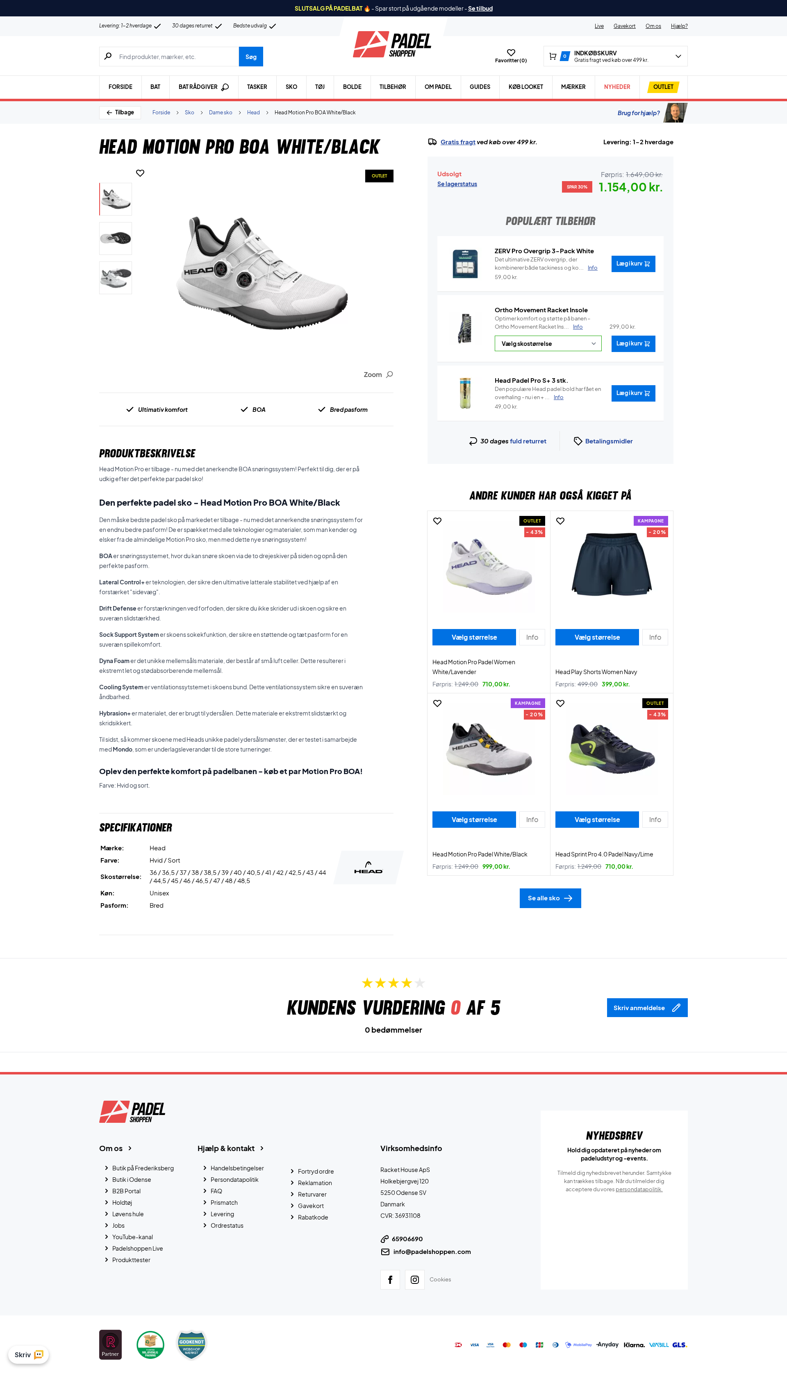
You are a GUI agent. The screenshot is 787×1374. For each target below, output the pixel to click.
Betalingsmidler (609, 441)
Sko (291, 87)
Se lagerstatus (457, 183)
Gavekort (625, 26)
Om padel (438, 87)
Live (599, 26)
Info (578, 326)
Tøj (320, 87)
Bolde (352, 87)
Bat (155, 87)
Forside (120, 87)
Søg (251, 56)
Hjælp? (679, 26)
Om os (653, 26)
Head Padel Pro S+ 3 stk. (532, 380)
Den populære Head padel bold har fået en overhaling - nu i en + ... (548, 393)
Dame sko (220, 112)
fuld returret (528, 441)
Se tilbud (480, 8)
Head (253, 112)
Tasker (257, 87)
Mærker (573, 87)
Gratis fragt (458, 142)
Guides (480, 87)
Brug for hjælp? (639, 112)
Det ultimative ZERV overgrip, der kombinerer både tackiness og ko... (546, 263)
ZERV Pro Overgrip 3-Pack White (544, 250)
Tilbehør (393, 87)
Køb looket (526, 87)
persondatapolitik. (639, 1189)
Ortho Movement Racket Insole (541, 309)
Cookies (440, 1279)
